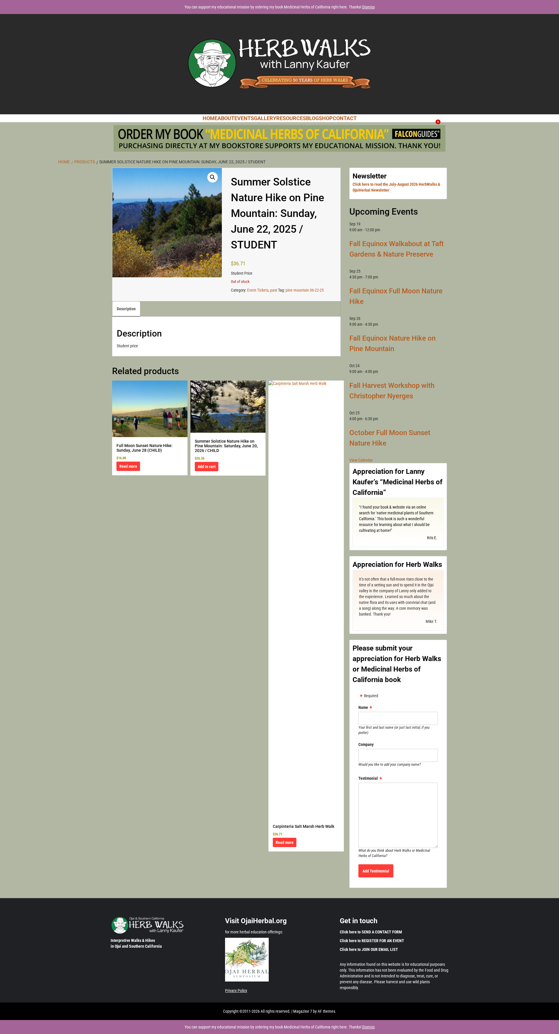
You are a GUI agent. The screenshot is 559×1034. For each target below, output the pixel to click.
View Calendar (361, 460)
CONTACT (345, 118)
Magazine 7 (302, 1011)
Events (244, 118)
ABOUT (225, 118)
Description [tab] (126, 308)
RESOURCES (291, 118)
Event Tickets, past (262, 290)
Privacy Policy (236, 990)
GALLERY (265, 118)
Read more (128, 466)
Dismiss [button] (368, 7)
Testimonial (368, 778)
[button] (212, 177)
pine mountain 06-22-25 (305, 290)
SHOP (326, 118)
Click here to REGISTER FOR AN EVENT (372, 940)
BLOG (312, 118)
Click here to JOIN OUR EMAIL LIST (369, 949)
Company (366, 744)
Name (363, 707)
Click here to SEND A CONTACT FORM (371, 932)
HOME (210, 118)
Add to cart (206, 466)
